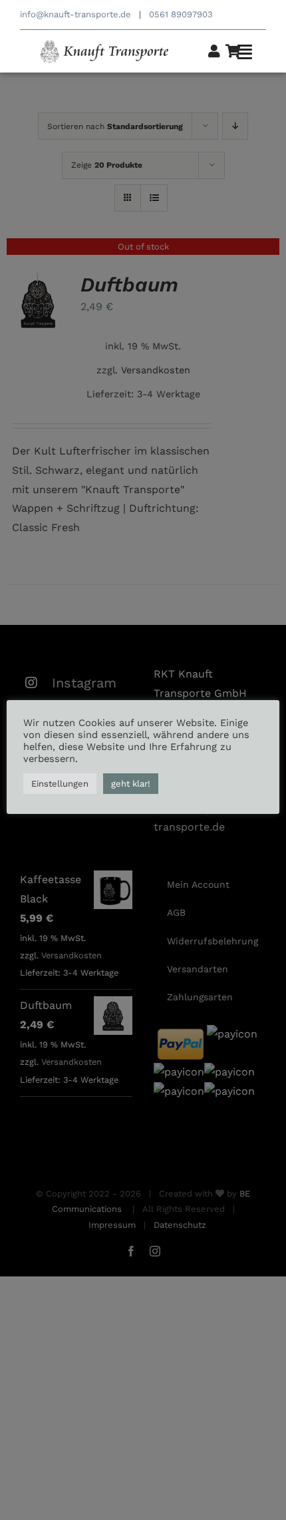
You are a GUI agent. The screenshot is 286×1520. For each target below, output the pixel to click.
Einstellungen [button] (59, 784)
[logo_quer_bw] (104, 45)
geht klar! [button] (130, 784)
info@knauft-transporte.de (75, 14)
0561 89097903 (182, 14)
